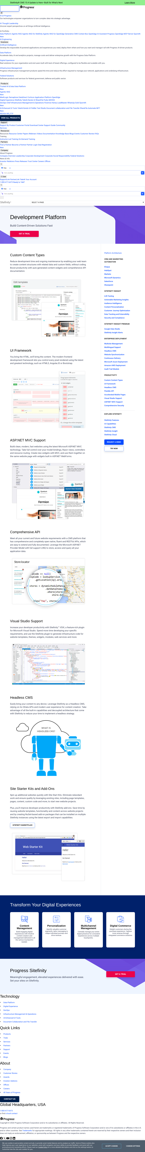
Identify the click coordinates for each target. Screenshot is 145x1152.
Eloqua (107, 267)
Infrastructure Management (11, 68)
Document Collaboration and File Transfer (20, 1022)
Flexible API (109, 391)
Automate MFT (50, 109)
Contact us (9, 1099)
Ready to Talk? (19, 182)
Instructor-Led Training (9, 139)
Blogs (71, 134)
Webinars (32, 134)
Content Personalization (114, 307)
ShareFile (39, 100)
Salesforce (108, 281)
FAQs (97, 134)
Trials (5, 1038)
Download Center (37, 125)
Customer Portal (22, 125)
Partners (4, 142)
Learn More (130, 2)
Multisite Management (113, 344)
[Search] (1, 164)
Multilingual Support (112, 347)
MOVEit (52, 100)
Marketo (107, 274)
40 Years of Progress (11, 1092)
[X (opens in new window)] (4, 1139)
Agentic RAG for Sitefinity (32, 34)
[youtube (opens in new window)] (8, 1139)
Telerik (25, 100)
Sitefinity (18, 100)
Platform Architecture (113, 253)
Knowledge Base (62, 134)
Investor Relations (7, 161)
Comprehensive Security (114, 405)
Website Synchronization (114, 354)
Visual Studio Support (113, 398)
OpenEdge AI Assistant (97, 34)
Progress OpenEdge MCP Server (120, 34)
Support (4, 122)
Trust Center (33, 161)
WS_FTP (9, 114)
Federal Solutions (7, 76)
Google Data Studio (112, 329)
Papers (25, 134)
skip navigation (10, 8)
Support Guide (50, 125)
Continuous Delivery (112, 358)
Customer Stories (87, 134)
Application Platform (43, 97)
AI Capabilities (110, 424)
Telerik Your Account (28, 179)
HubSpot (107, 270)
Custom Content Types (113, 380)
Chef (8, 103)
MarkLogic (4, 97)
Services (3, 128)
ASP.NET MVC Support (113, 402)
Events (77, 134)
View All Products (10, 118)
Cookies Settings (133, 1146)
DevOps (3, 103)
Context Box (83, 34)
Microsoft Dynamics (112, 278)
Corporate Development (34, 156)
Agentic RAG (17, 34)
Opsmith (70, 35)
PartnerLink (14, 179)
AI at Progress (5, 16)
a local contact (11, 1113)
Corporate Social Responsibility (57, 156)
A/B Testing (109, 296)
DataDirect (23, 97)
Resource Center (15, 134)
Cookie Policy (42, 1147)
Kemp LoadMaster (59, 103)
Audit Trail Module (111, 369)
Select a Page (38, 202)
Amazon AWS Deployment (115, 365)
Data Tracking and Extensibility (116, 314)
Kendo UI (31, 100)
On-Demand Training (27, 139)
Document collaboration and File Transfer (63, 108)
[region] (72, 1146)
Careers (41, 161)
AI (1, 13)
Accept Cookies (111, 1146)
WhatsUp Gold (73, 103)
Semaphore (13, 97)
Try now (114, 448)
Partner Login (32, 145)
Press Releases (21, 161)
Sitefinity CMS (110, 427)
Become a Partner (19, 145)
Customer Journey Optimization (117, 310)
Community (60, 125)
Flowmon (48, 103)
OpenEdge (56, 97)
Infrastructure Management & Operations (27, 103)
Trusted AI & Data (7, 86)
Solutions (4, 42)
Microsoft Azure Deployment (116, 362)
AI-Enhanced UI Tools (8, 108)
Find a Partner (5, 145)
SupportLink (5, 179)
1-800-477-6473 (6, 182)
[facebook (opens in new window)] (1, 1139)
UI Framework (110, 384)
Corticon (31, 97)
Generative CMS (71, 34)
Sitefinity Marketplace (22, 825)
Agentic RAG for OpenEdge (53, 34)
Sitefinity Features (111, 420)
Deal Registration (26, 146)
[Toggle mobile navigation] (2, 197)
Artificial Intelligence (8, 45)
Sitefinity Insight (110, 431)
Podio (46, 100)
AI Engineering (6, 39)
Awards (6, 1077)
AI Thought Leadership (9, 23)
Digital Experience (7, 60)
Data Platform (5, 34)
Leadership (20, 156)
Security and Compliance (114, 318)
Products (4, 83)
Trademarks (27, 1130)
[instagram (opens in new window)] (11, 1139)
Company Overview (7, 156)
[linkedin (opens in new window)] (14, 1139)
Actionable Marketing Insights (116, 300)
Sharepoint (108, 285)
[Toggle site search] (1, 185)
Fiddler (34, 108)
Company (4, 150)
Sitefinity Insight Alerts (113, 332)
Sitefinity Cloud (110, 435)
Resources (5, 131)
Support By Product (8, 125)
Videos (39, 134)
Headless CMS (110, 351)
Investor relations (10, 1081)
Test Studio (41, 108)
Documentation (49, 134)
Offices (47, 161)
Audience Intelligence (113, 303)
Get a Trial (24, 234)
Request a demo (114, 442)
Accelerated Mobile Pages (115, 395)
